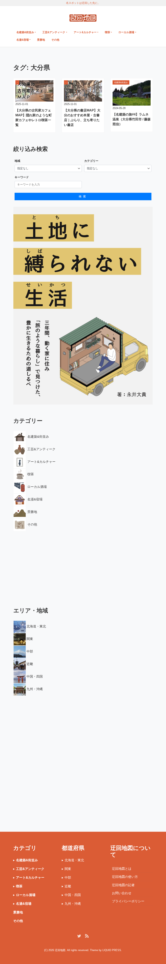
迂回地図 (60, 950)
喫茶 (107, 32)
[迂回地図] (82, 17)
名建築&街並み (25, 32)
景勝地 (41, 39)
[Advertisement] (83, 566)
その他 (55, 39)
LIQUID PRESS (111, 950)
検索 (83, 196)
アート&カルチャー (85, 32)
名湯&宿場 (22, 39)
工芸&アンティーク (53, 32)
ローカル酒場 (126, 32)
